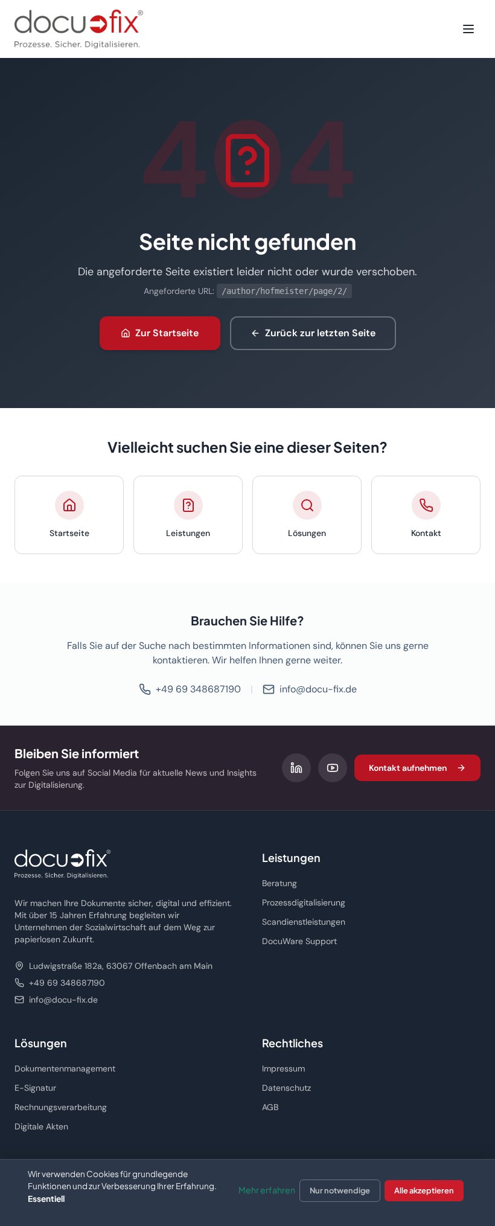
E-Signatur (35, 1087)
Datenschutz (286, 1087)
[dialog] (247, 1192)
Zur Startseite (167, 333)
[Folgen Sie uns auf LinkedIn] (296, 767)
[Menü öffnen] (468, 29)
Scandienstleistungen (303, 921)
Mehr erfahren (266, 1189)
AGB (270, 1107)
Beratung (279, 883)
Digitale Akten (41, 1126)
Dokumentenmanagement (64, 1068)
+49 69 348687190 (198, 689)
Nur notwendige (340, 1190)
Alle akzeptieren (424, 1190)
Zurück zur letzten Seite (320, 333)
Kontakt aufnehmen (408, 767)
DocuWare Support (299, 941)
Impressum (283, 1068)
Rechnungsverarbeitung (60, 1107)
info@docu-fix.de (318, 689)
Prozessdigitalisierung (303, 902)
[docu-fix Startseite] (78, 29)
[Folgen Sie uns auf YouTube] (332, 767)
